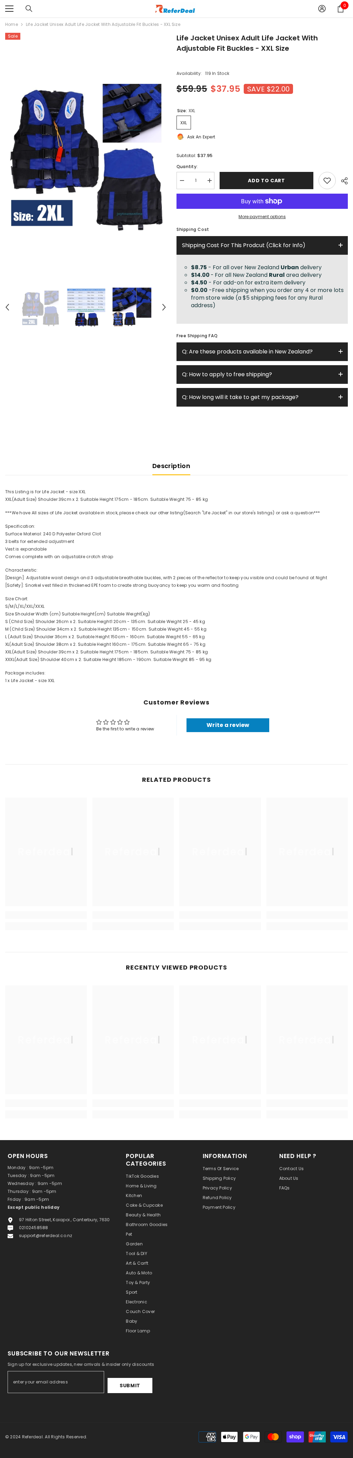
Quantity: (187, 166)
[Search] (29, 8)
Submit (130, 1385)
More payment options (262, 217)
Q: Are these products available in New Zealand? (247, 352)
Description (171, 465)
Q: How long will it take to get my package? (240, 397)
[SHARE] (342, 181)
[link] (46, 915)
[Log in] (321, 8)
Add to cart (268, 180)
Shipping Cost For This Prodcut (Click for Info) (243, 245)
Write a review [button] (227, 725)
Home (11, 24)
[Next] (164, 307)
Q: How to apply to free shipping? (227, 374)
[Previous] (7, 307)
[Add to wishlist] (327, 180)
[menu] (9, 8)
